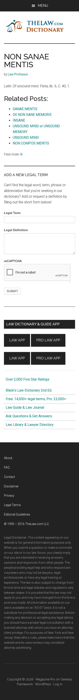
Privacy (9, 495)
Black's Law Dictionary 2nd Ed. (28, 390)
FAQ (7, 467)
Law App (17, 340)
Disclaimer (11, 486)
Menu (43, 6)
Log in (57, 684)
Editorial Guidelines (17, 514)
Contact (9, 477)
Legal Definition (16, 230)
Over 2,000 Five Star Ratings (26, 379)
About (8, 458)
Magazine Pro (45, 679)
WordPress (43, 684)
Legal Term (12, 213)
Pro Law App (48, 340)
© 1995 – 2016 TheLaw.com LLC (26, 524)
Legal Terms (12, 505)
